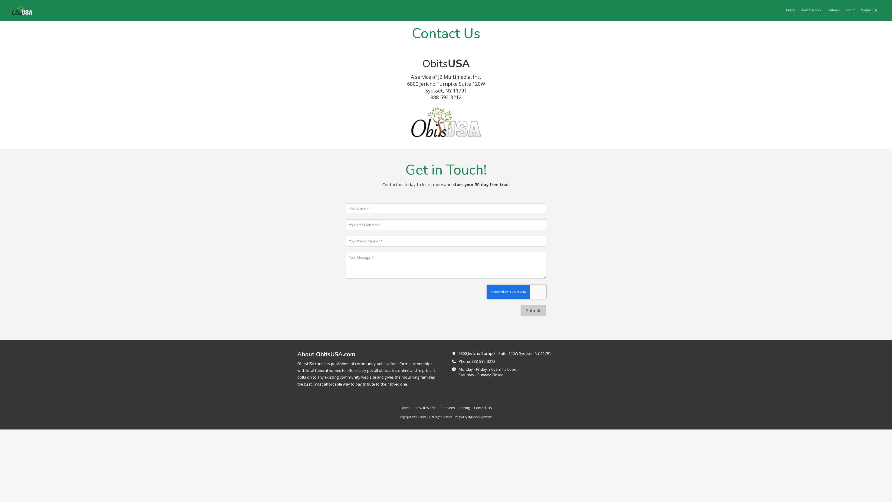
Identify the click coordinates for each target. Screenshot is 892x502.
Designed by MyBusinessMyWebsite (473, 417)
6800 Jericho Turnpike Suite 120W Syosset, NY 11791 (505, 353)
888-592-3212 (483, 361)
